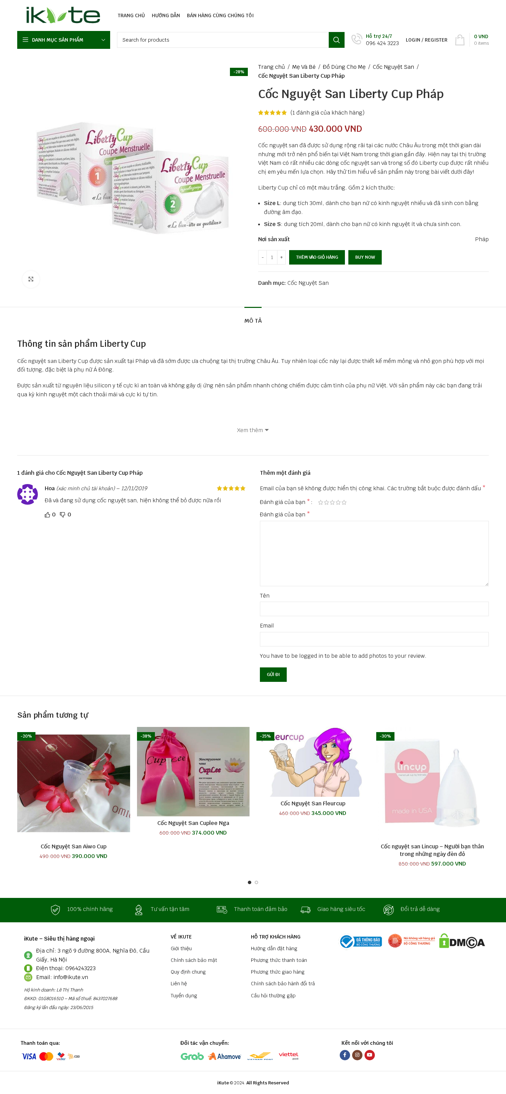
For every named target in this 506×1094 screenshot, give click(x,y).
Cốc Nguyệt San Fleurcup (313, 803)
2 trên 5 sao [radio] (326, 502)
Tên (265, 595)
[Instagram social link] (357, 1055)
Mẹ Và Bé (304, 67)
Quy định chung (188, 972)
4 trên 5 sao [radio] (338, 502)
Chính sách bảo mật (194, 960)
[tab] (253, 317)
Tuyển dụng (184, 996)
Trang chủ (271, 67)
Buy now (365, 257)
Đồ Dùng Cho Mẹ (344, 67)
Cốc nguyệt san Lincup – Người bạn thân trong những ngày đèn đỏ (432, 850)
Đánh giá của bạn (285, 502)
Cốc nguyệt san (37, 361)
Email (267, 625)
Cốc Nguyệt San (393, 67)
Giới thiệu (181, 948)
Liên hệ (179, 983)
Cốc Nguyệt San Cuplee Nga (193, 823)
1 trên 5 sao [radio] (321, 502)
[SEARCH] (337, 40)
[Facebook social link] (345, 1055)
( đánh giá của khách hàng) (328, 112)
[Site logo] (61, 15)
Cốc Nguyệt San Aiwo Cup (73, 846)
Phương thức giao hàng (278, 972)
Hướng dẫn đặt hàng (274, 948)
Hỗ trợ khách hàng (276, 937)
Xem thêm (250, 430)
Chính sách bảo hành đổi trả (283, 983)
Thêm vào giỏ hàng (317, 257)
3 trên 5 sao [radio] (332, 502)
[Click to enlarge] (31, 279)
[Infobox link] (375, 40)
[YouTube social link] (370, 1055)
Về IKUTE (181, 937)
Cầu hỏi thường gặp (273, 996)
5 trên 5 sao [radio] (344, 502)
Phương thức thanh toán (279, 960)
